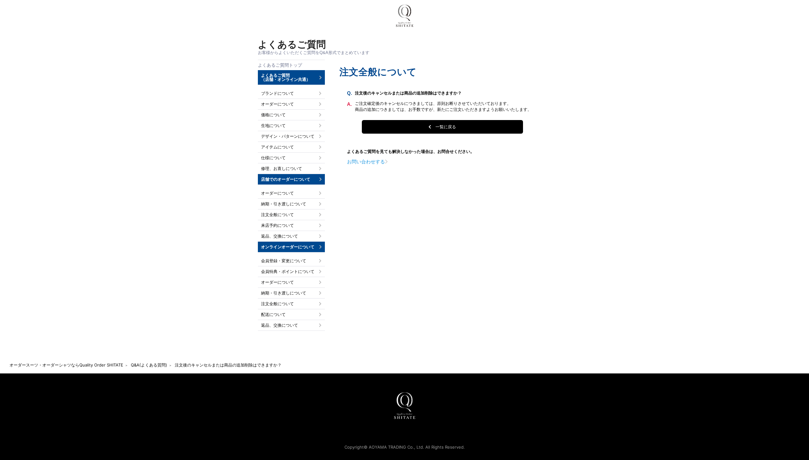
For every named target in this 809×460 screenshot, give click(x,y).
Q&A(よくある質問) (149, 364)
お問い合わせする (366, 162)
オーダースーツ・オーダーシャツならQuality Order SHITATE (66, 364)
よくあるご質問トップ (280, 65)
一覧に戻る (445, 126)
